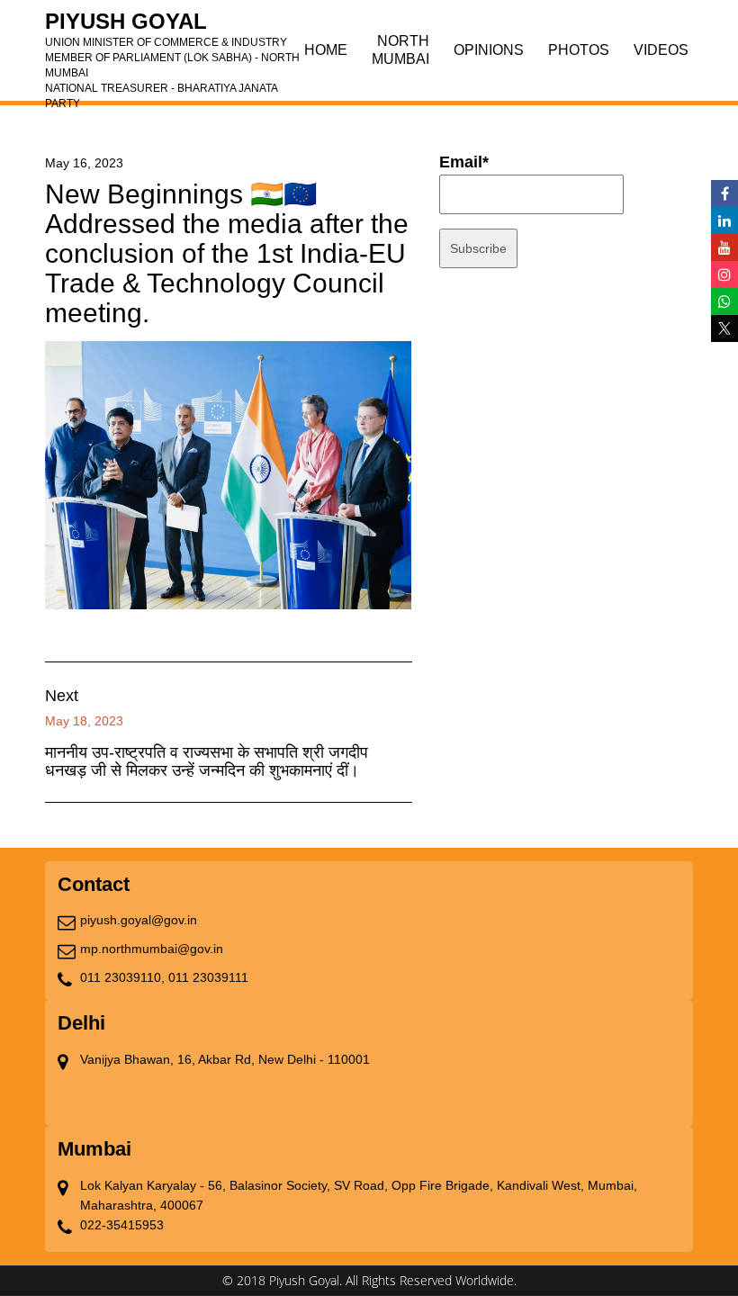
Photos (578, 50)
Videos (661, 50)
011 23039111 (208, 977)
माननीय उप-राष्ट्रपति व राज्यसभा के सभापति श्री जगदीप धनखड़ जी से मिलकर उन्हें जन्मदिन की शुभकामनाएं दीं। (206, 761)
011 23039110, (122, 977)
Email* (464, 162)
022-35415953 (122, 1225)
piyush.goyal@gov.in (138, 920)
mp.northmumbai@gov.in (151, 948)
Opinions (489, 50)
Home (325, 50)
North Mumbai (400, 50)
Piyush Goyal (172, 27)
